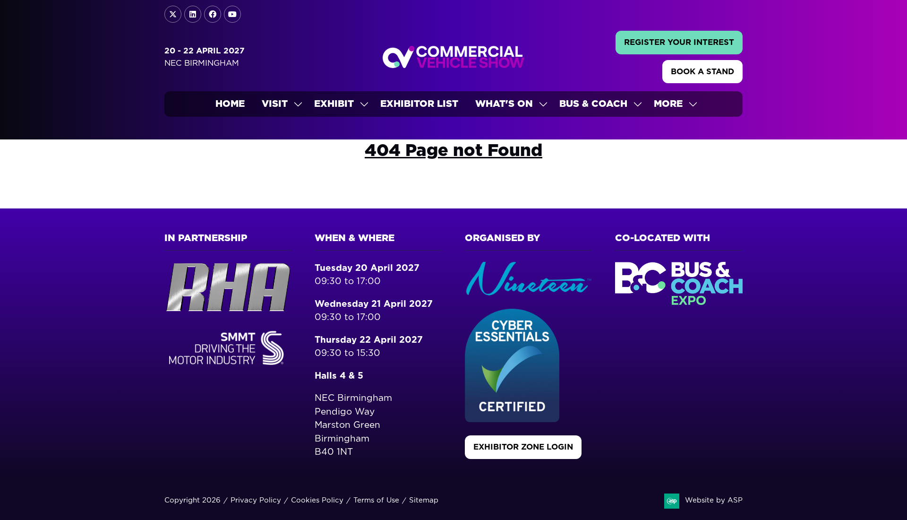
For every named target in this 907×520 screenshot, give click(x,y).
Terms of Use (376, 500)
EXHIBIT (334, 104)
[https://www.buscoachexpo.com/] (679, 302)
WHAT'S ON (504, 104)
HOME (230, 104)
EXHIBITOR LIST (419, 104)
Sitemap (423, 500)
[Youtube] (232, 14)
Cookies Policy (317, 500)
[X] (172, 14)
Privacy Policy (256, 500)
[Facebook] (212, 14)
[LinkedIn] (192, 14)
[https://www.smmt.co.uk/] (228, 366)
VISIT (275, 104)
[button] (679, 42)
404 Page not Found (453, 150)
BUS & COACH (593, 104)
